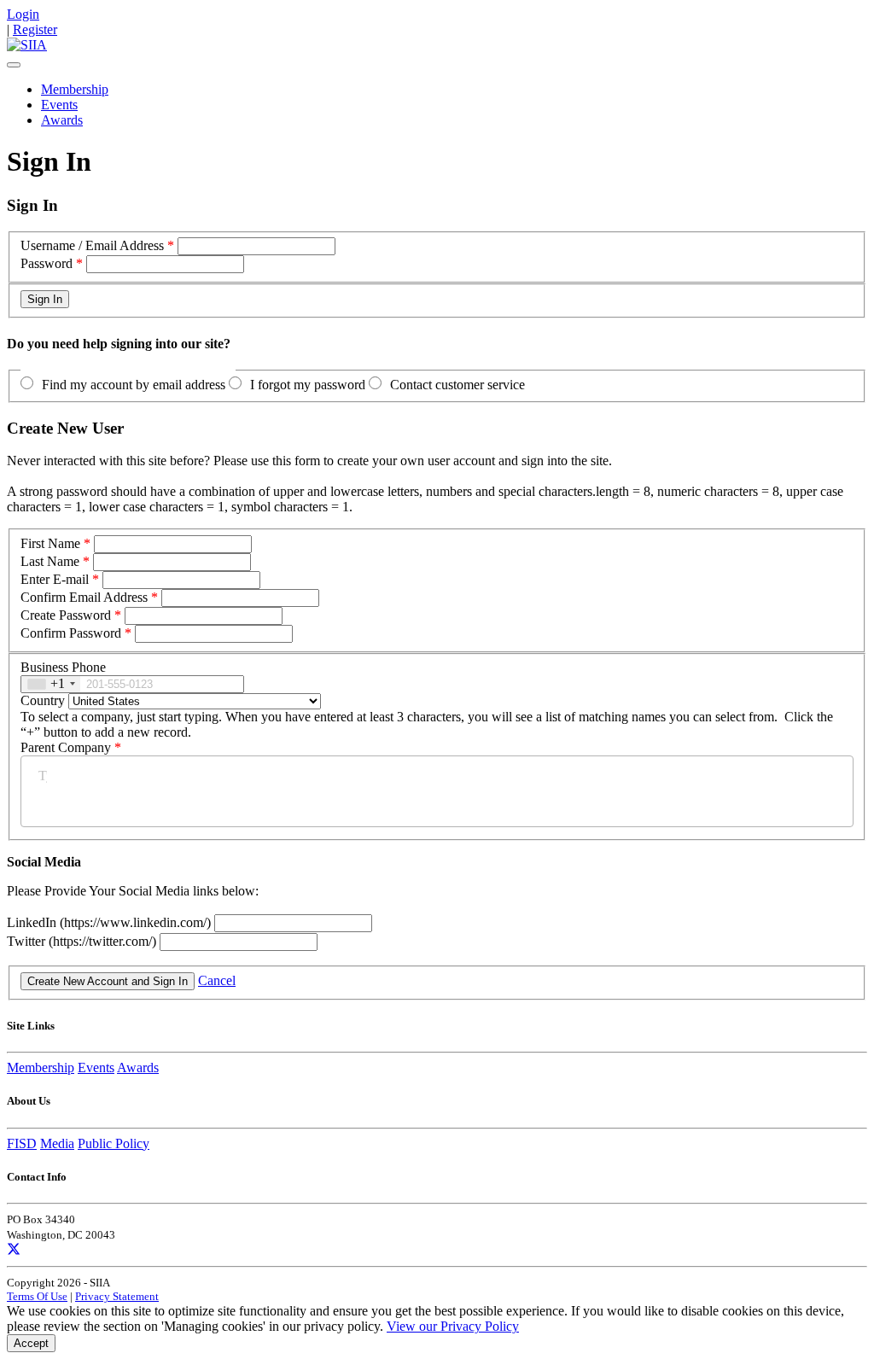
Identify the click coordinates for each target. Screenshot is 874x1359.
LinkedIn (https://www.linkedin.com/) (110, 922)
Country (42, 700)
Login (23, 14)
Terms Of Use (37, 1296)
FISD (22, 1143)
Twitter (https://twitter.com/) (83, 941)
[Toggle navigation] (13, 64)
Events (59, 104)
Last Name (49, 561)
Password (46, 263)
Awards (62, 120)
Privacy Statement (117, 1296)
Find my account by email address (133, 384)
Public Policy (113, 1143)
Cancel (217, 980)
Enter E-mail (54, 579)
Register (35, 29)
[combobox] (50, 684)
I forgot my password (307, 384)
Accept (31, 1343)
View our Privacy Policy (453, 1326)
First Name (50, 543)
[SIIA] (27, 45)
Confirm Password (70, 633)
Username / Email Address (92, 245)
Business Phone (63, 667)
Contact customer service (457, 384)
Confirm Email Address (84, 597)
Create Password (65, 615)
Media (57, 1143)
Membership (74, 89)
